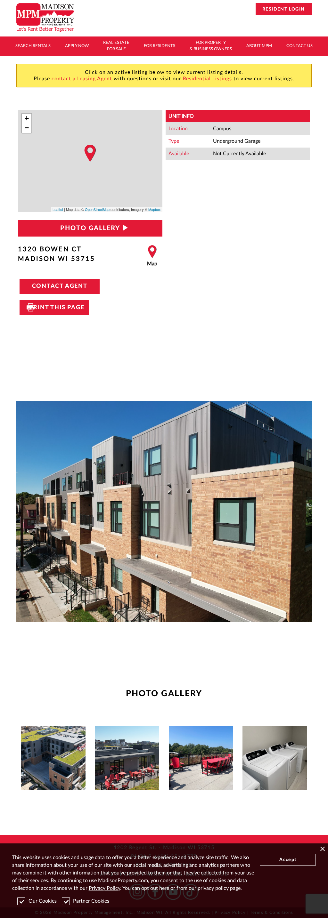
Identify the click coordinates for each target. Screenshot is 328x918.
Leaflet (58, 209)
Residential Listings (207, 78)
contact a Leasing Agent (82, 78)
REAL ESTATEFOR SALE (116, 46)
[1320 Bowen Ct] (90, 153)
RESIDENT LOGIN (283, 9)
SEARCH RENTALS (33, 46)
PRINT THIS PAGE (54, 307)
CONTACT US (299, 46)
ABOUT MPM (259, 46)
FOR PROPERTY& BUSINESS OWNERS (211, 46)
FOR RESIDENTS (159, 46)
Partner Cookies (91, 901)
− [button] (27, 128)
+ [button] (27, 118)
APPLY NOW (77, 46)
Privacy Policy (104, 888)
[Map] (152, 256)
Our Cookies (43, 901)
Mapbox (154, 209)
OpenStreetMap (97, 209)
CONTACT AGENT (59, 286)
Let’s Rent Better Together (45, 29)
